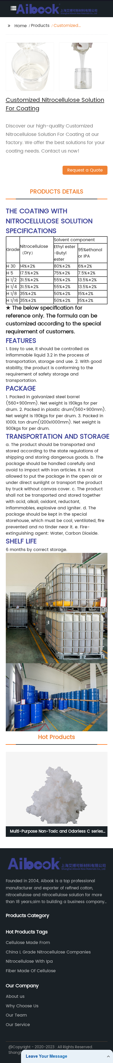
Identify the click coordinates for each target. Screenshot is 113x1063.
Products (40, 25)
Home (20, 25)
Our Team (16, 1015)
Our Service (18, 1024)
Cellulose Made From (28, 942)
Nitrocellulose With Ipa (29, 961)
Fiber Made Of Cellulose (31, 971)
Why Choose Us (22, 1006)
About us (15, 996)
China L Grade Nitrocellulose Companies (48, 952)
